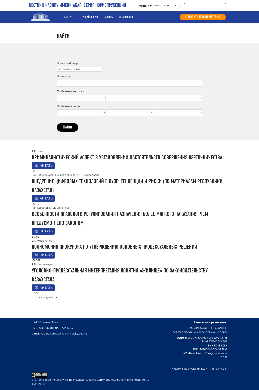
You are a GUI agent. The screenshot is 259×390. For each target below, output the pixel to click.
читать (46, 166)
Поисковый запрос (69, 63)
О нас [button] (65, 17)
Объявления (126, 17)
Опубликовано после (70, 91)
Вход (178, 5)
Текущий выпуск (89, 17)
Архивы (108, 17)
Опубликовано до (68, 106)
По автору (63, 76)
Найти (67, 127)
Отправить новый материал (202, 17)
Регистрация (162, 5)
